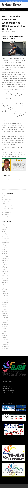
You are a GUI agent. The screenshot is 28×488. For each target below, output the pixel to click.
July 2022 (4, 306)
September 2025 (5, 242)
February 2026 (5, 233)
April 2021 (4, 333)
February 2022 (5, 315)
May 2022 (4, 310)
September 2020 (6, 346)
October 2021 (5, 322)
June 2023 (4, 286)
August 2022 (5, 304)
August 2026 (5, 224)
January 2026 (5, 235)
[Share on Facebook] (4, 180)
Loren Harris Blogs (6, 210)
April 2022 (4, 311)
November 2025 (5, 238)
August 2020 (5, 348)
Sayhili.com (4, 395)
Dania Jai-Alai (4, 384)
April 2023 (4, 290)
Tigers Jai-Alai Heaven (6, 386)
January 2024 (5, 273)
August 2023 (5, 282)
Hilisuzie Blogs (5, 203)
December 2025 (5, 236)
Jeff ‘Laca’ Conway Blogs (8, 31)
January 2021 (5, 339)
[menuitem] (24, 5)
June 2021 (4, 330)
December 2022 (5, 297)
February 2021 (5, 337)
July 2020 (4, 350)
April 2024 (4, 268)
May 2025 (4, 249)
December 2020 (5, 341)
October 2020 (5, 344)
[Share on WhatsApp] (12, 180)
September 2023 (5, 280)
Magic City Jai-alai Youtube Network (8, 392)
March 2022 (4, 313)
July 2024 (4, 262)
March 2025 (4, 253)
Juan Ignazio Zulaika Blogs (7, 208)
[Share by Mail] (24, 180)
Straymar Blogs (5, 216)
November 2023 (5, 277)
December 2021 (5, 319)
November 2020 (5, 343)
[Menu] (24, 5)
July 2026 (4, 226)
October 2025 (5, 240)
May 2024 (4, 266)
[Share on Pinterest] (16, 180)
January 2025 (5, 257)
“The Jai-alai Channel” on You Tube (8, 390)
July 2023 (4, 284)
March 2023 (4, 291)
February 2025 (5, 255)
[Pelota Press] (11, 5)
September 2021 (5, 324)
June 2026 (4, 227)
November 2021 (5, 321)
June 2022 (4, 308)
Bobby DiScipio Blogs (6, 199)
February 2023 (5, 293)
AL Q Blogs (4, 196)
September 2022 (6, 302)
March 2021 (4, 335)
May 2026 (4, 229)
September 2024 (6, 258)
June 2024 (4, 264)
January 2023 (5, 295)
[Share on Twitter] (8, 180)
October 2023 (5, 279)
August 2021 (4, 326)
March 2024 (4, 269)
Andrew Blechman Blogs (7, 197)
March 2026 (4, 231)
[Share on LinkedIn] (20, 180)
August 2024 (5, 260)
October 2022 (5, 300)
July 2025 (4, 246)
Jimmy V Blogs (5, 207)
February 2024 (5, 271)
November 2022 (5, 299)
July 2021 (4, 328)
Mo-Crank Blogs (5, 214)
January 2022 (5, 317)
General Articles (5, 201)
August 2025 (4, 244)
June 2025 (4, 247)
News (3, 9)
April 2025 (4, 251)
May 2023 (4, 288)
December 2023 (5, 275)
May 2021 (4, 332)
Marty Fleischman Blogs (7, 212)
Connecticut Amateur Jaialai (7, 388)
